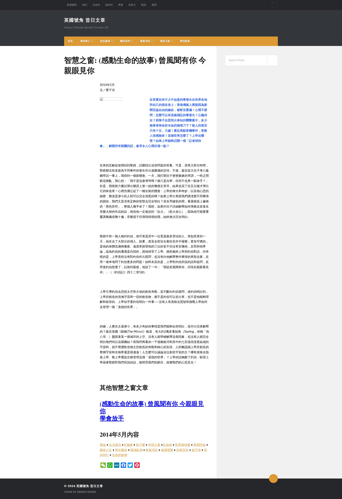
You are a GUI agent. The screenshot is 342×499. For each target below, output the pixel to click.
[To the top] (273, 478)
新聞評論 (199, 444)
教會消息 (152, 450)
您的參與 (105, 41)
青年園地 (121, 450)
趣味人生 (106, 450)
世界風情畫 (182, 444)
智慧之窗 (154, 444)
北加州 (96, 5)
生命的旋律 (119, 455)
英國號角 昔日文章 (84, 20)
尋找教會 (185, 41)
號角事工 (85, 41)
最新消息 (145, 41)
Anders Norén (86, 492)
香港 (120, 5)
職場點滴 (136, 450)
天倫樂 (128, 444)
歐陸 (143, 5)
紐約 (84, 5)
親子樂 (140, 444)
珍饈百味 (182, 450)
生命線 (167, 444)
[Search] (274, 5)
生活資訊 (115, 444)
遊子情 (196, 450)
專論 (103, 444)
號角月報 (165, 41)
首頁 (70, 41)
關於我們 (125, 41)
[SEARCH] (272, 60)
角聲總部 (72, 5)
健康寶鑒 (167, 450)
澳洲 (154, 5)
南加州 (109, 5)
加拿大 (132, 5)
